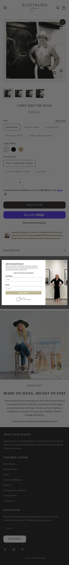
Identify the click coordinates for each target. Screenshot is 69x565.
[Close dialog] (65, 262)
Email (7, 285)
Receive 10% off (23, 293)
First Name (9, 276)
